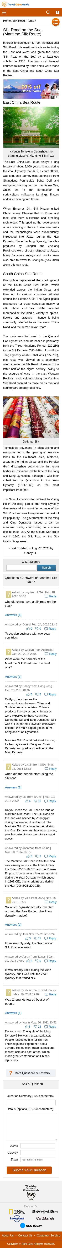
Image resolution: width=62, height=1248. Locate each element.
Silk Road (18, 20)
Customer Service (48, 1235)
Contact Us (25, 1235)
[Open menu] (4, 12)
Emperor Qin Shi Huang (31, 208)
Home (7, 20)
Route (30, 20)
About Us (8, 1235)
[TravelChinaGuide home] (15, 4)
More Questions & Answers (32, 1073)
